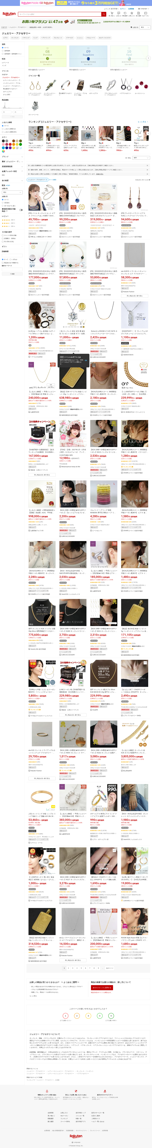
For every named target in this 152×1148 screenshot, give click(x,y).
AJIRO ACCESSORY (99, 357)
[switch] (21, 210)
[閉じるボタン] (147, 165)
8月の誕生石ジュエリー (36, 70)
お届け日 (5, 196)
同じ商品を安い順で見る (134, 296)
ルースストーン (140, 93)
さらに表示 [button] (6, 94)
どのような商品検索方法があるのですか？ (44, 989)
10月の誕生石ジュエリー (118, 70)
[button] (143, 9)
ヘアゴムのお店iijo (37, 357)
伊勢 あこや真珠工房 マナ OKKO (41, 237)
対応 (3, 175)
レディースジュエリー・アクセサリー (34, 94)
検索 (13, 117)
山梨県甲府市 (35, 412)
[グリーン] (20, 144)
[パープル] (10, 147)
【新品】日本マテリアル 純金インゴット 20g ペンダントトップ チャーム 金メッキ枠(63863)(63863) (72, 394)
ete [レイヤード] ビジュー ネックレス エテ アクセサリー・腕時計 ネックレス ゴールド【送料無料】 (72, 940)
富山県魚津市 (127, 771)
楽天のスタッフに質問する (102, 988)
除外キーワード (7, 266)
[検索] (104, 14)
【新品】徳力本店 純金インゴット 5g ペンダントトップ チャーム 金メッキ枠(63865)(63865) (134, 631)
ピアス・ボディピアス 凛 (100, 839)
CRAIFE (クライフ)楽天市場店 (102, 415)
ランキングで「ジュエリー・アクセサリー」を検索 (43, 1080)
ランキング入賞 (128, 467)
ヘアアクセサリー (83, 1073)
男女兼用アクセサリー (65, 94)
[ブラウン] (13, 141)
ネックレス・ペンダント (85, 1071)
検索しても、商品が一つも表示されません (44, 992)
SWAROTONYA (128, 355)
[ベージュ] (17, 141)
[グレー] (6, 141)
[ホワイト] (10, 141)
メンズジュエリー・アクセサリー (50, 94)
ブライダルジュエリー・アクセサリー (110, 94)
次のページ (109, 968)
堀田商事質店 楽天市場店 (70, 415)
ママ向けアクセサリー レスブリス (41, 716)
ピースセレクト (97, 530)
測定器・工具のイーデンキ (39, 470)
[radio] (2, 47)
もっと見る (33, 996)
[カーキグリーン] (20, 141)
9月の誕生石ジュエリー (77, 70)
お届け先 (5, 188)
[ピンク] (3, 144)
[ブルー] (3, 147)
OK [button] (86, 360)
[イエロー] (17, 144)
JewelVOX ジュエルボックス (71, 594)
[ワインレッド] (6, 144)
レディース (5, 62)
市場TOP (4, 27)
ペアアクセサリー (125, 93)
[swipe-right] (148, 58)
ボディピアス (93, 93)
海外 (8, 185)
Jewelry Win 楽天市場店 (38, 649)
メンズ (4, 65)
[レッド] (10, 144)
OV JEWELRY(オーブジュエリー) (134, 412)
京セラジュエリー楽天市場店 (71, 237)
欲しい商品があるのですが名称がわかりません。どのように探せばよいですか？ (57, 986)
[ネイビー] (6, 147)
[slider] (2, 108)
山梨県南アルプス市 (37, 530)
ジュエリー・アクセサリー (36, 1071)
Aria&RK (95, 710)
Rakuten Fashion (128, 292)
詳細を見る (99, 174)
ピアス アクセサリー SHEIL (132, 715)
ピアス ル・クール (36, 843)
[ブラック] (3, 141)
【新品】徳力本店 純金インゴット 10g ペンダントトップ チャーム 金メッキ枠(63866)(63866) (41, 940)
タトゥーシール (33, 114)
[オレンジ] (13, 144)
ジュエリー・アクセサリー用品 (80, 94)
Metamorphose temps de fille (71, 467)
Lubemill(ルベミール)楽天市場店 (133, 900)
